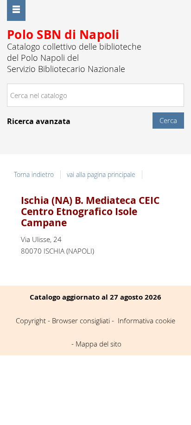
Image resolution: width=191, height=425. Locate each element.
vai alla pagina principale (101, 174)
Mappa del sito (98, 343)
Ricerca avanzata (38, 121)
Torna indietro (34, 174)
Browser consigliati (81, 320)
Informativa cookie (146, 320)
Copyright (31, 320)
